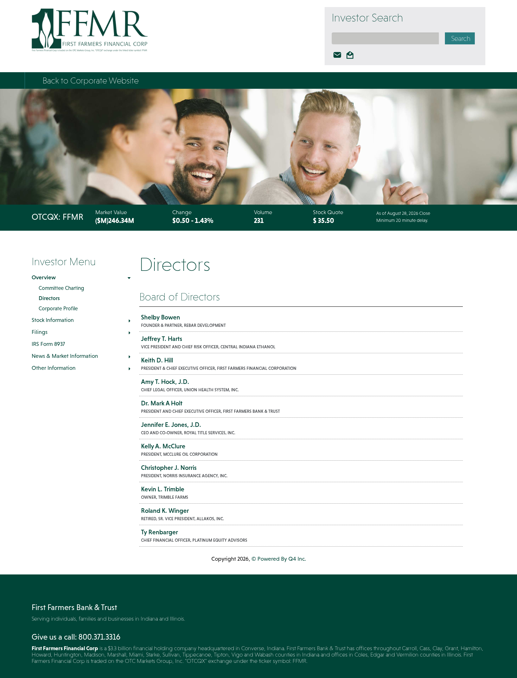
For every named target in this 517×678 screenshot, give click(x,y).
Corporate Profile (58, 308)
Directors (49, 298)
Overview (44, 277)
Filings (39, 332)
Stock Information (53, 320)
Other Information (54, 368)
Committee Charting (61, 288)
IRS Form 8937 (48, 344)
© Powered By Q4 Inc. (278, 558)
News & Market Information (65, 356)
